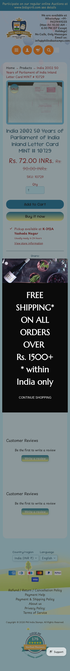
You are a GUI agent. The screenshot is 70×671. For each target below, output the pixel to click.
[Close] (63, 263)
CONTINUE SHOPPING (35, 397)
